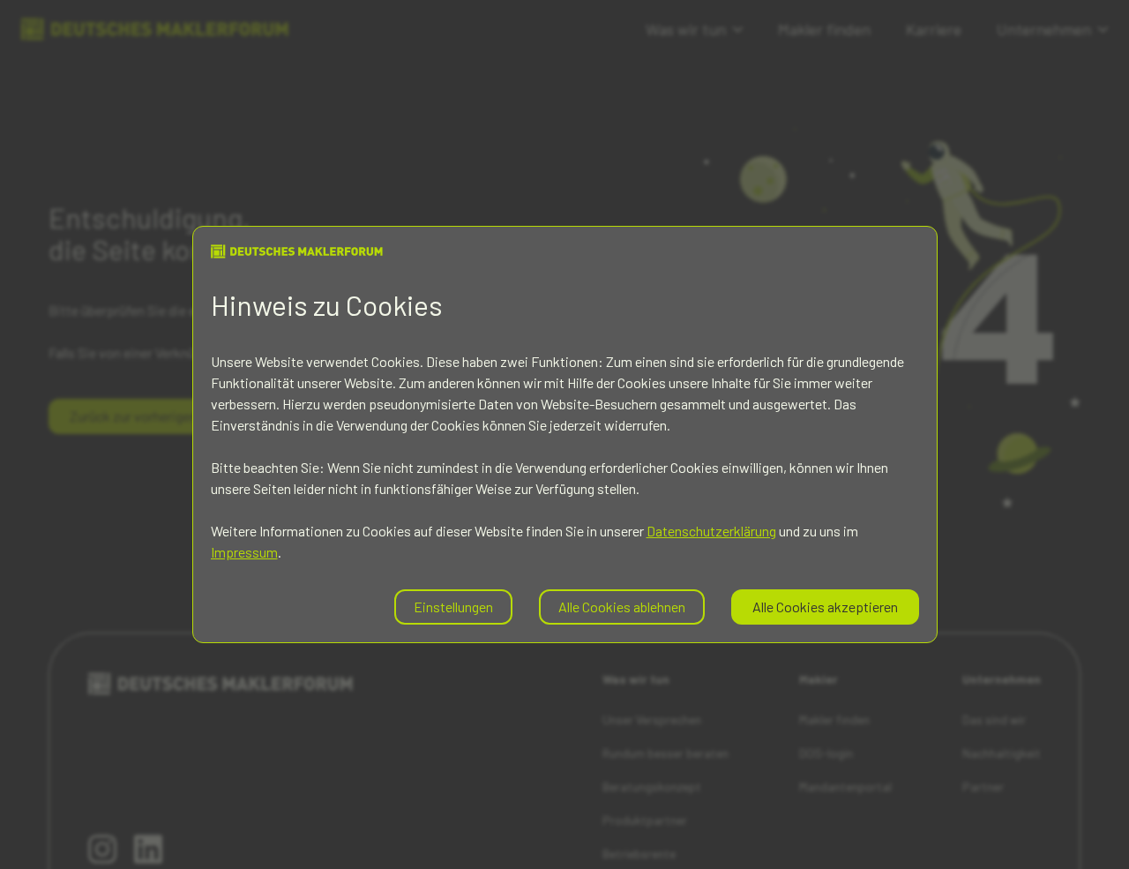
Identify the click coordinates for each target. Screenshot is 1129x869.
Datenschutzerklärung (711, 530)
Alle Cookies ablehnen (621, 606)
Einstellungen (453, 606)
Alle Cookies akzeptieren (825, 606)
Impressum (244, 551)
